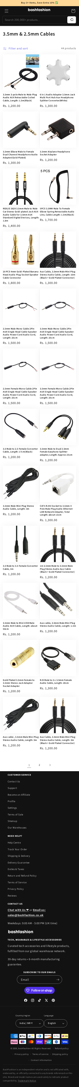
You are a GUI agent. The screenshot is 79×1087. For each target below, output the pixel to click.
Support (12, 788)
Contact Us (14, 781)
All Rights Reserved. (41, 1048)
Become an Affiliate (19, 795)
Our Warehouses (17, 827)
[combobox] (34, 20)
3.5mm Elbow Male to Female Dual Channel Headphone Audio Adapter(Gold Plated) (20, 154)
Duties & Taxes (16, 869)
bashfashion (24, 1048)
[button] (6, 11)
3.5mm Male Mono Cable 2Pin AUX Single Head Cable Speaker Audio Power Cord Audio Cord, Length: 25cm (57, 333)
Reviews (12, 895)
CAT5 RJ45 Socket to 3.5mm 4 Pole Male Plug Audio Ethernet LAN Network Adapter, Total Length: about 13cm (56, 510)
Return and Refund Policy (22, 875)
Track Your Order (17, 849)
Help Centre (14, 842)
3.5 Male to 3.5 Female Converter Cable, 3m (20, 568)
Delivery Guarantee (19, 862)
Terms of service (40, 1054)
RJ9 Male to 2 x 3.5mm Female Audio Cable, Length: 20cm (56, 682)
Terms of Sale (15, 814)
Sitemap (12, 821)
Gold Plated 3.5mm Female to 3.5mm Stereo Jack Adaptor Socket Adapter (19, 683)
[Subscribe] (57, 979)
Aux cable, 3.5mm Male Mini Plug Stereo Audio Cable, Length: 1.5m (58, 625)
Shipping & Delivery (19, 856)
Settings (12, 808)
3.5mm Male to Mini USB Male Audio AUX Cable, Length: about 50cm (20, 626)
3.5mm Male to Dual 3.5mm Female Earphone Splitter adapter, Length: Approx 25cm (56, 452)
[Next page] (50, 765)
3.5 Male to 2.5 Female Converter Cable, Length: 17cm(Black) (20, 450)
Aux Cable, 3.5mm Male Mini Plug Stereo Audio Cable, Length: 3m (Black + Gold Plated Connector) (57, 740)
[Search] (71, 19)
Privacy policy (22, 1054)
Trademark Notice (27, 1080)
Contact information (41, 1060)
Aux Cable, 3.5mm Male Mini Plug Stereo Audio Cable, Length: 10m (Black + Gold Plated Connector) (57, 274)
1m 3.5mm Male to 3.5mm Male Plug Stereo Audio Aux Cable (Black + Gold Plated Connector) (57, 569)
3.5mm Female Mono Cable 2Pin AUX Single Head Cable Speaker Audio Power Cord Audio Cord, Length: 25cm (57, 393)
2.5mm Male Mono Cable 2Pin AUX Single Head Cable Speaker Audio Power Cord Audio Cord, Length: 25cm (20, 333)
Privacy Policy (16, 889)
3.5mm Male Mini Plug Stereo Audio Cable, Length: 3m (18, 508)
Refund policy (61, 1048)
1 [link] (29, 765)
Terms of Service (17, 882)
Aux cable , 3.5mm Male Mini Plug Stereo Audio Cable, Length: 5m (21, 739)
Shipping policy (60, 1054)
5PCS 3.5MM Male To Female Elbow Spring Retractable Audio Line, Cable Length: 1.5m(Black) (57, 211)
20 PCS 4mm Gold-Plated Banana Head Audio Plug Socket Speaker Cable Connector (20, 274)
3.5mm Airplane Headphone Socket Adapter (55, 153)
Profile (11, 801)
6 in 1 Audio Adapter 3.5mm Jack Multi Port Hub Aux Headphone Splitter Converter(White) (57, 97)
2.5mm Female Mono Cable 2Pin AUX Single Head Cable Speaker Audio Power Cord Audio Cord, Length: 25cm (20, 393)
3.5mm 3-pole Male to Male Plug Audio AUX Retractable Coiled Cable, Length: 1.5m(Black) (20, 97)
